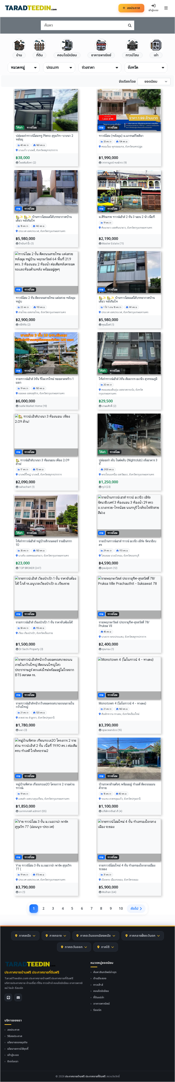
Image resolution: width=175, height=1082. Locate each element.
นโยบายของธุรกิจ (17, 1042)
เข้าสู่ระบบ (13, 1055)
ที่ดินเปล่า (98, 998)
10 (121, 908)
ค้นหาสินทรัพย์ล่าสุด (105, 972)
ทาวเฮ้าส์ (98, 985)
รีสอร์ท (97, 1010)
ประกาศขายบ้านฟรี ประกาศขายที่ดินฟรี (31, 972)
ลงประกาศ (133, 8)
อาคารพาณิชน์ (101, 1004)
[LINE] (8, 997)
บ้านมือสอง (99, 978)
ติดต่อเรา (12, 1062)
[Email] (18, 997)
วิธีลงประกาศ (14, 1036)
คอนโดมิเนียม (101, 991)
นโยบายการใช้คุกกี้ (17, 1049)
